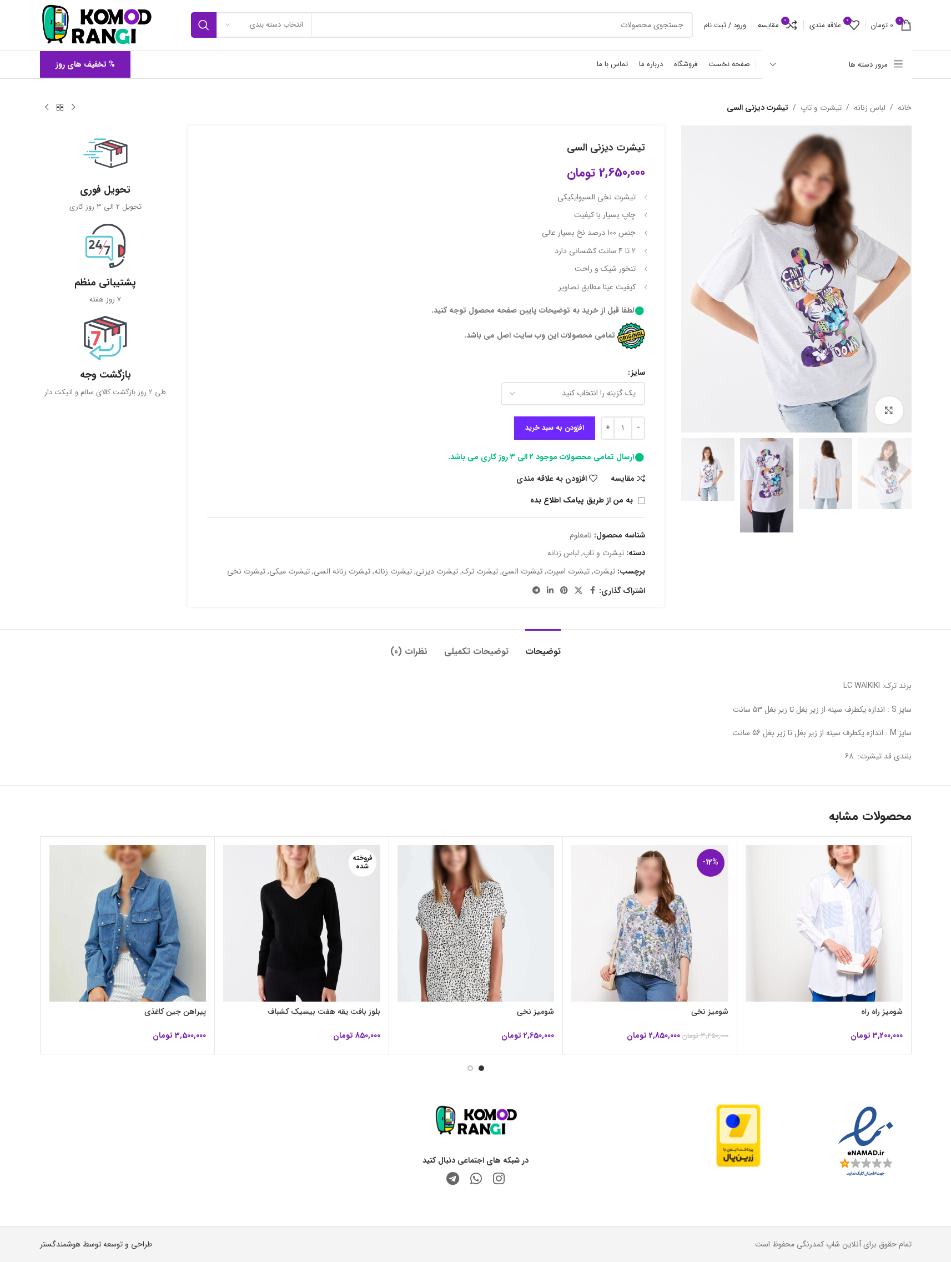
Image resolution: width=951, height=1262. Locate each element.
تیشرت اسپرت (568, 571)
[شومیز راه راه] (824, 923)
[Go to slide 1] (481, 1068)
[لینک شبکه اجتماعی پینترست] (564, 591)
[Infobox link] (106, 172)
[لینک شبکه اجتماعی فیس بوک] (592, 591)
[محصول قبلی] (73, 107)
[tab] (543, 646)
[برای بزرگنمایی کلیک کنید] (889, 410)
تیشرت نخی (246, 571)
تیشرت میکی (289, 571)
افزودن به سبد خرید (554, 428)
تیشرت (604, 571)
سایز (638, 372)
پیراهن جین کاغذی (175, 1011)
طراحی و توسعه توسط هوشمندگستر (96, 1244)
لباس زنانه (869, 108)
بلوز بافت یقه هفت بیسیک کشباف (324, 1011)
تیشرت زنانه (393, 571)
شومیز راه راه (882, 1011)
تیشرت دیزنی (437, 571)
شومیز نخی (709, 1011)
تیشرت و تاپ (821, 108)
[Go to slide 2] (470, 1068)
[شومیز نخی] (649, 923)
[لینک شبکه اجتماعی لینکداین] (550, 591)
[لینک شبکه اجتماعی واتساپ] (476, 1180)
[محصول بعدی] (46, 107)
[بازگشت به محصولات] (60, 107)
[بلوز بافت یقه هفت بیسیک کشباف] (301, 923)
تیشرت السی (522, 571)
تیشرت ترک (480, 571)
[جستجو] (204, 25)
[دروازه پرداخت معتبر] (738, 1135)
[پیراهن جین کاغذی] (128, 923)
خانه (905, 108)
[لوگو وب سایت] (96, 24)
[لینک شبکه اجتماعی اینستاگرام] (498, 1180)
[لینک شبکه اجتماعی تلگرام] (536, 591)
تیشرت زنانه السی (342, 571)
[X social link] (578, 591)
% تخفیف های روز (85, 64)
